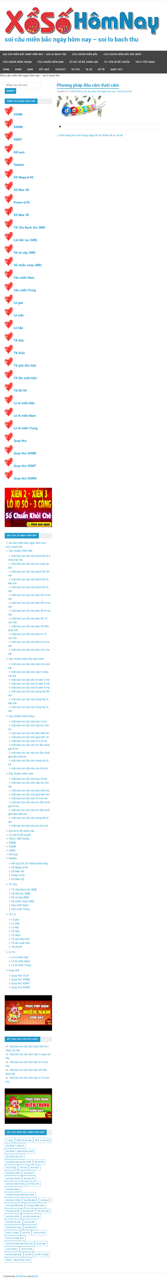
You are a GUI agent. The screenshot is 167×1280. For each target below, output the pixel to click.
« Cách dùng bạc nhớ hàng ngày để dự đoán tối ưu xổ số (90, 135)
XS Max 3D (21, 215)
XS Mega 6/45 (24, 177)
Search (10, 90)
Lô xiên (19, 315)
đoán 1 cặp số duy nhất (18, 1259)
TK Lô (89, 69)
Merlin (35, 1276)
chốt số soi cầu (24, 1140)
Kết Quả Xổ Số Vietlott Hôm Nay (29, 863)
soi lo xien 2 (12, 1249)
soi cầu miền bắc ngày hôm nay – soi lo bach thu (71, 39)
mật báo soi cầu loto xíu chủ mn (29, 825)
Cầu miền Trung (25, 290)
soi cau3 (34, 1167)
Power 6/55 (22, 202)
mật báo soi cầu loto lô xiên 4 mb (30, 687)
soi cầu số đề (12, 1211)
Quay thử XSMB (25, 453)
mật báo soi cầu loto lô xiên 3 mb (30, 683)
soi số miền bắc (14, 1254)
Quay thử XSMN (25, 478)
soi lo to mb (39, 1232)
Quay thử (116, 69)
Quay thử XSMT (25, 466)
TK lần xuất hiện (25, 378)
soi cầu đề (29, 1222)
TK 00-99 (20, 390)
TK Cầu (75, 69)
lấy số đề (39, 1162)
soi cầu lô (45, 1200)
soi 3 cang (11, 1167)
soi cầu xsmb (12, 1216)
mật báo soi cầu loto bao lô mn (29, 778)
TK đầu (19, 340)
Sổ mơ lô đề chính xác (83, 62)
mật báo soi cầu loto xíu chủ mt (29, 768)
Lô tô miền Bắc (24, 403)
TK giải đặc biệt (25, 365)
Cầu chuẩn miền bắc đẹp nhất (123, 54)
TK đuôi (19, 353)
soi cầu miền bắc (14, 1205)
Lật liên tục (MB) (25, 240)
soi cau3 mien (13, 1173)
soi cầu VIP (28, 1211)
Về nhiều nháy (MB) (28, 265)
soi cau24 (28, 1173)
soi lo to (26, 1232)
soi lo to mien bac (15, 1238)
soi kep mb (30, 1227)
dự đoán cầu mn (14, 1156)
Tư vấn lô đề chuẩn (117, 62)
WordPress (21, 1276)
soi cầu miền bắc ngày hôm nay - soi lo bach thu (108, 91)
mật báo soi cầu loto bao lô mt (28, 721)
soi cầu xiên (43, 1211)
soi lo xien (41, 1243)
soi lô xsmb (26, 1249)
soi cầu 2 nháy (13, 1200)
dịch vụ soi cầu (42, 1140)
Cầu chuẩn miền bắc (85, 54)
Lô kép (18, 328)
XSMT (30, 69)
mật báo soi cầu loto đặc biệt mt (30, 733)
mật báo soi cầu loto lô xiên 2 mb (30, 679)
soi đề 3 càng (41, 1254)
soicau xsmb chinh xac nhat (20, 1194)
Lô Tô (101, 69)
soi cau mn (33, 1183)
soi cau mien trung (15, 1183)
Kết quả (44, 69)
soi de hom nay (13, 1227)
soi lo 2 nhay (12, 1232)
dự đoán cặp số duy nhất (18, 1162)
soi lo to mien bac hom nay (19, 1243)
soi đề (28, 1254)
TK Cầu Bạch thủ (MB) (29, 227)
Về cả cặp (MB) (25, 252)
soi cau (23, 1167)
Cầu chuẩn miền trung (17, 62)
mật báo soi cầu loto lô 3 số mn (29, 798)
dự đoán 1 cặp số (15, 1145)
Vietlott (60, 69)
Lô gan (18, 303)
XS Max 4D (21, 190)
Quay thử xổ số (20, 975)
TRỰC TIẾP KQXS (145, 62)
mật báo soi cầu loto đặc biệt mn (30, 790)
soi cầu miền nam (35, 1205)
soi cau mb (29, 1178)
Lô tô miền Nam (25, 416)
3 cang (9, 1140)
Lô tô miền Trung (26, 428)
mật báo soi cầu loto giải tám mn (30, 794)
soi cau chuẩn (13, 1178)
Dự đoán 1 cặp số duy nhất (19, 1151)
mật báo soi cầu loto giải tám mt (30, 737)
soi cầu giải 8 (30, 1200)
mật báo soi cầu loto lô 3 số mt (29, 741)
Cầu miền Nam (24, 278)
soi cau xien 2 (13, 1189)
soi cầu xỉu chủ (13, 1222)
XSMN (18, 69)
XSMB (6, 69)
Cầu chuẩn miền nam (50, 62)
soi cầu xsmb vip (31, 1216)
